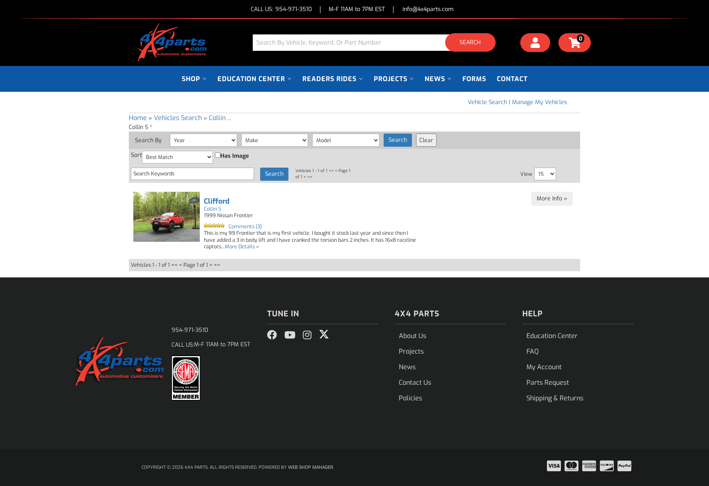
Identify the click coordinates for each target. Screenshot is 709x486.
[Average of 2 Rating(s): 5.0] (214, 225)
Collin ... (220, 118)
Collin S (212, 208)
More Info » (552, 198)
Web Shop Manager (310, 467)
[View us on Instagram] (307, 335)
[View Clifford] (166, 216)
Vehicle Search (487, 102)
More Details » (242, 246)
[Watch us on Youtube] (289, 335)
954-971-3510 (190, 330)
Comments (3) (245, 226)
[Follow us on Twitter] (324, 334)
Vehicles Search (178, 118)
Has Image (234, 156)
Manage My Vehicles (539, 102)
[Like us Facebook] (272, 335)
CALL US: (281, 9)
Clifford (216, 201)
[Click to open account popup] (535, 43)
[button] (377, 42)
